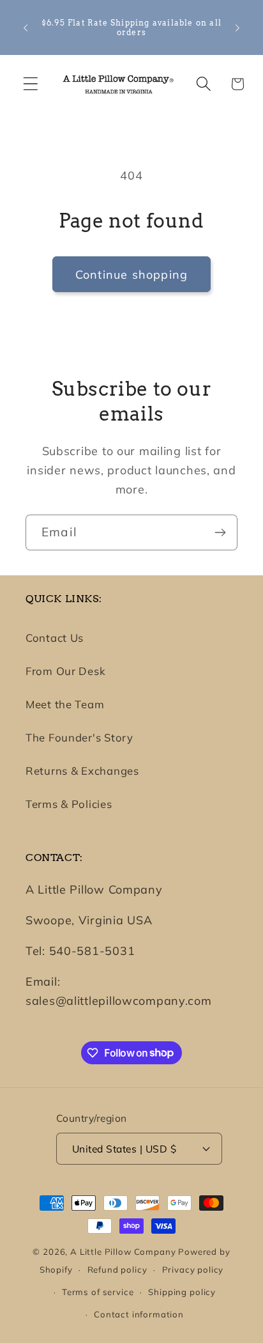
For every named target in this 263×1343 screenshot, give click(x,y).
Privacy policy (193, 1269)
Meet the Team (65, 704)
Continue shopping (131, 274)
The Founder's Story (79, 737)
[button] (31, 84)
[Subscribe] (220, 532)
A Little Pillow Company (123, 1251)
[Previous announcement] (25, 27)
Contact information (139, 1314)
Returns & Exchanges (82, 770)
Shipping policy (182, 1292)
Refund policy (117, 1269)
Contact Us (55, 637)
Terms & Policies (69, 804)
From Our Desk (65, 671)
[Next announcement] (237, 27)
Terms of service (97, 1292)
